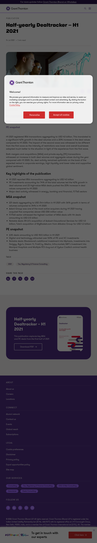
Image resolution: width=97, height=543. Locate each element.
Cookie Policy (14, 105)
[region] (48, 99)
